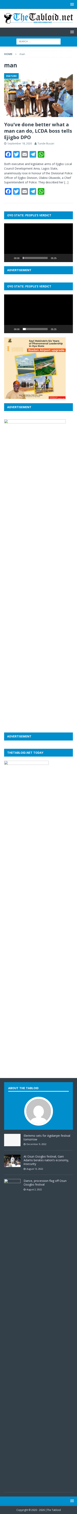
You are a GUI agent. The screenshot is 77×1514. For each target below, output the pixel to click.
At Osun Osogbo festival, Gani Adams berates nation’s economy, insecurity (46, 1160)
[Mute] (61, 258)
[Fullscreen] (68, 258)
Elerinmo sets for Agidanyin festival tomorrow (47, 1137)
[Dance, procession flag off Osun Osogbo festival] (12, 1486)
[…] (66, 182)
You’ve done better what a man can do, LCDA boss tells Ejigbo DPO (38, 131)
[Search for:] (38, 41)
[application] (38, 242)
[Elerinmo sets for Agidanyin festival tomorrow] (12, 1144)
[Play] (9, 258)
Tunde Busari (46, 143)
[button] (38, 242)
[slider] (35, 258)
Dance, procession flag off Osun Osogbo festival (45, 1182)
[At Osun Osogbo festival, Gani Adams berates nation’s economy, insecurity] (12, 1165)
